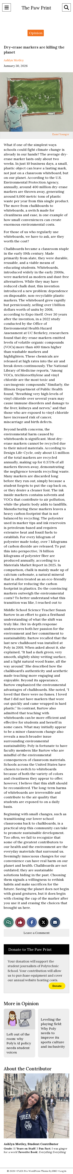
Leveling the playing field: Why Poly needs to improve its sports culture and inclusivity (53, 1033)
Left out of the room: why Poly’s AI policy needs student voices (19, 1043)
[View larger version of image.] (36, 102)
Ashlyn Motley (14, 60)
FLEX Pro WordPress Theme (33, 1171)
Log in (62, 1171)
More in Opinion (21, 1003)
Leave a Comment (37, 933)
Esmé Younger (60, 134)
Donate (57, 985)
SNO (54, 1171)
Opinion (35, 33)
